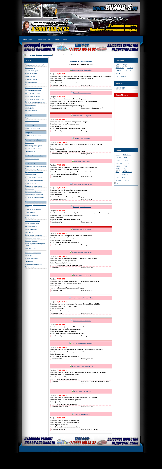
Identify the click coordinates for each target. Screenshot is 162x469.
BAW (125, 169)
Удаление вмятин (30, 151)
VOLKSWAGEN (121, 76)
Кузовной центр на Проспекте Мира (82, 298)
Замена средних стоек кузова (33, 235)
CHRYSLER (119, 163)
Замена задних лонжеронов (33, 209)
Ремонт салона (29, 267)
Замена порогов (30, 218)
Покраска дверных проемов (33, 169)
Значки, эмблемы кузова (32, 93)
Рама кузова (28, 232)
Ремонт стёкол (29, 125)
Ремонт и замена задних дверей (34, 99)
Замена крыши (29, 108)
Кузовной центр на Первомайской (82, 70)
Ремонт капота (29, 85)
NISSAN (130, 68)
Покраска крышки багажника (34, 180)
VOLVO (126, 166)
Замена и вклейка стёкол (32, 128)
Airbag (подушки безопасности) (34, 65)
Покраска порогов (30, 175)
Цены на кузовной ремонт (44, 55)
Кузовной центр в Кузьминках (82, 93)
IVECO (118, 166)
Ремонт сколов (29, 143)
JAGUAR (127, 160)
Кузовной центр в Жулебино (82, 275)
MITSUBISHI (120, 68)
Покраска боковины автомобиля (34, 197)
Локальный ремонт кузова (33, 148)
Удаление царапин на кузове (33, 146)
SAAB (118, 155)
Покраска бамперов (31, 183)
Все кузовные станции (43, 39)
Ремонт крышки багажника (33, 90)
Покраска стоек (29, 189)
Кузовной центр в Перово (82, 414)
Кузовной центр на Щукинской (82, 321)
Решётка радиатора (30, 76)
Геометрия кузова (30, 248)
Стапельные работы (31, 202)
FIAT (117, 177)
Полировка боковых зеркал (33, 135)
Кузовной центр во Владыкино (82, 116)
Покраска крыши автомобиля (34, 172)
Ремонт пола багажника (32, 226)
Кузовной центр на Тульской (82, 391)
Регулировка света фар (32, 118)
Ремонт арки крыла (31, 110)
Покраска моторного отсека (33, 186)
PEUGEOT (119, 71)
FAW (123, 177)
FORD (125, 65)
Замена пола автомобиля (32, 221)
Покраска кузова (30, 163)
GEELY (118, 169)
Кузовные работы (30, 105)
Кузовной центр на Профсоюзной (82, 252)
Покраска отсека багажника (33, 192)
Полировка (28, 133)
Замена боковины (30, 212)
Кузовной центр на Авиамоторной (82, 184)
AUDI (117, 65)
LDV (117, 175)
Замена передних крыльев (32, 238)
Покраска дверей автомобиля (34, 194)
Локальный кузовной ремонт (33, 140)
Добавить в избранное (61, 39)
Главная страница (27, 39)
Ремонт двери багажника (32, 96)
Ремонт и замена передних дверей (35, 102)
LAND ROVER (126, 175)
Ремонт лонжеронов (31, 229)
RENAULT (129, 71)
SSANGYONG (127, 172)
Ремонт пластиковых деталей (33, 88)
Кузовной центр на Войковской (82, 229)
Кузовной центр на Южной (82, 161)
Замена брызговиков (31, 73)
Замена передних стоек (32, 224)
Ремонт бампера (30, 68)
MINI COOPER (120, 88)
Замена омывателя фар (32, 121)
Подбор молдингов (31, 79)
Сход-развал (29, 261)
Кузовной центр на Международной (82, 343)
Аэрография (28, 255)
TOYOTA (118, 73)
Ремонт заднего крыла (31, 71)
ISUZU (127, 180)
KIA (125, 157)
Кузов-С (32, 55)
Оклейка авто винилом (32, 159)
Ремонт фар (28, 115)
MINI (117, 172)
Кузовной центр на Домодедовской (82, 366)
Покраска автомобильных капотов (35, 166)
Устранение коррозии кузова (33, 264)
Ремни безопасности (31, 82)
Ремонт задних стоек (31, 241)
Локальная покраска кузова (33, 177)
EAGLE (118, 160)
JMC (128, 163)
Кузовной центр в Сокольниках (82, 207)
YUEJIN (118, 157)
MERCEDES (127, 155)
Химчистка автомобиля (32, 258)
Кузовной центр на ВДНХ (82, 138)
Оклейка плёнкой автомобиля (34, 156)
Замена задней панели (31, 215)
